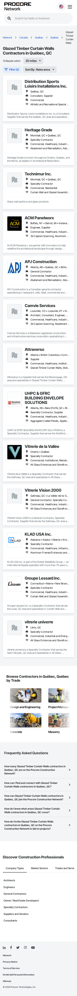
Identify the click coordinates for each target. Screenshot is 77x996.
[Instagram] (25, 947)
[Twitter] (18, 947)
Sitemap (7, 981)
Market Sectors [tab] (39, 868)
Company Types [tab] (15, 868)
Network (12, 9)
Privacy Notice (10, 961)
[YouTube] (33, 947)
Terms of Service (11, 968)
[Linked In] (4, 947)
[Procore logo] (17, 4)
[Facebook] (11, 948)
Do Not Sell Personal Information (18, 974)
